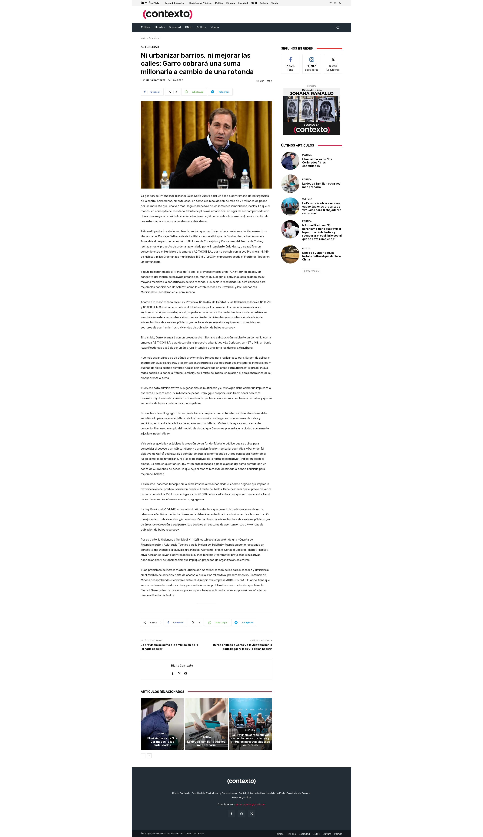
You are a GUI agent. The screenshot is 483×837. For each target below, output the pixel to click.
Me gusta (290, 57)
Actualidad (154, 38)
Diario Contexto (155, 80)
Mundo (306, 248)
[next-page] (149, 755)
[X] (340, 3)
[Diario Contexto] (156, 669)
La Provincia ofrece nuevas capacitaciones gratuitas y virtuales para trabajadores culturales (250, 740)
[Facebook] (331, 3)
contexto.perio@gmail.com (249, 804)
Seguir (312, 57)
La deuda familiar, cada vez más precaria (206, 743)
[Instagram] (335, 3)
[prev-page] (143, 755)
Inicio (143, 38)
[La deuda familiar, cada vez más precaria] (206, 723)
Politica (162, 734)
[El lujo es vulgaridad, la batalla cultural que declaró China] (290, 254)
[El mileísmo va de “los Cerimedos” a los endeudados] (162, 723)
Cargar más (310, 271)
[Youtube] (185, 672)
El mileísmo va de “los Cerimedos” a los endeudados (162, 742)
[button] (337, 27)
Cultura (250, 730)
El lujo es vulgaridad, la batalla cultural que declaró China (321, 256)
